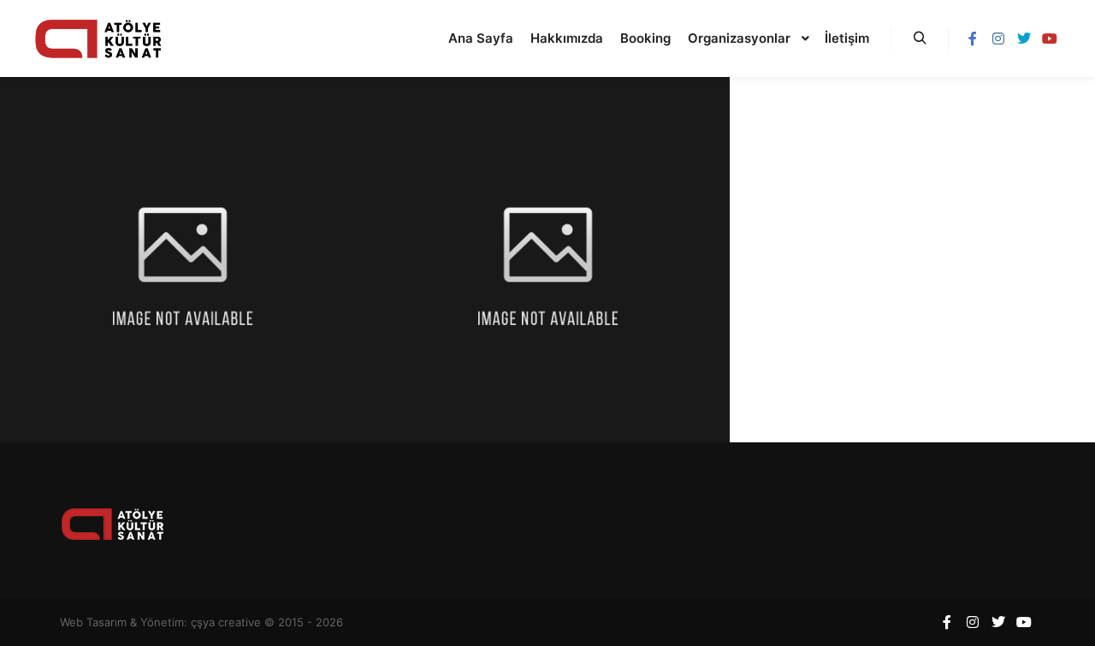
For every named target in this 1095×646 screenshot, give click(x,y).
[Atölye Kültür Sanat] (98, 38)
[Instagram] (998, 38)
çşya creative (226, 622)
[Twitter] (1024, 38)
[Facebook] (973, 38)
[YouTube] (1050, 38)
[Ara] (919, 38)
